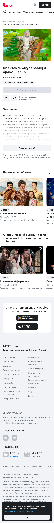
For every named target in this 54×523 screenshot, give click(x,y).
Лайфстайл (8, 382)
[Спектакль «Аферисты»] (21, 260)
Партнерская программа (34, 374)
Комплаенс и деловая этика (25, 423)
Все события (15, 11)
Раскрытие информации (25, 417)
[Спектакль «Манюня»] (21, 192)
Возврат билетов (11, 398)
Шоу (30, 391)
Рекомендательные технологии (37, 381)
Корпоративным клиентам (35, 363)
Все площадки (9, 387)
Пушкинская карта (11, 370)
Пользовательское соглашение (11, 393)
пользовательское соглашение (18, 511)
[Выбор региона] (35, 5)
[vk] (6, 438)
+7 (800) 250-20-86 (12, 413)
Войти (45, 4)
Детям (21, 21)
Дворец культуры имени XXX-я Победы (18, 219)
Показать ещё (27, 148)
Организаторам (35, 368)
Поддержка (33, 357)
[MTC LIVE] (8, 5)
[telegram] (14, 438)
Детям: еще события (17, 172)
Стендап (40, 11)
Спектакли (28, 11)
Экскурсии (8, 378)
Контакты (7, 417)
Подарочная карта (11, 374)
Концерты (32, 387)
